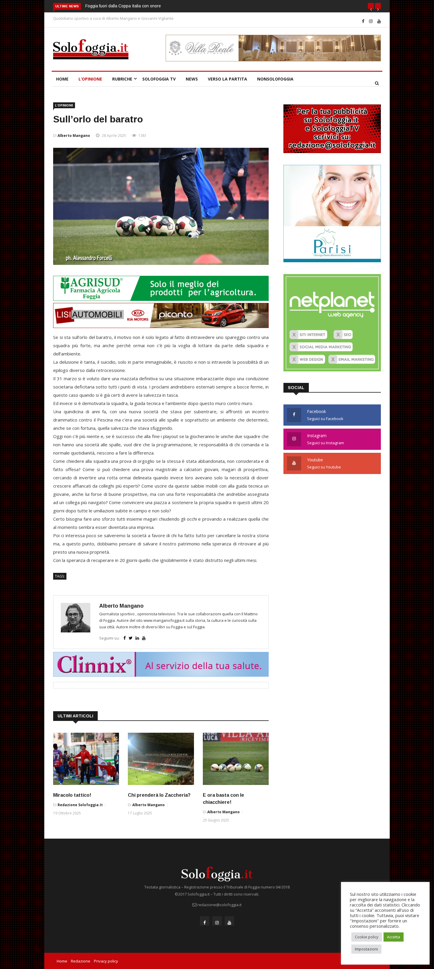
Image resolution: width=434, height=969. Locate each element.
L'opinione (64, 105)
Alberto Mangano (74, 135)
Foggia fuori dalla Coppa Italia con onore (123, 6)
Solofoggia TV (159, 79)
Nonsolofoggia (275, 79)
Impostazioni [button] (366, 949)
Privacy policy (106, 961)
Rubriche (122, 79)
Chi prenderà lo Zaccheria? (159, 795)
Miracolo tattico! (72, 795)
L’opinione (90, 79)
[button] (371, 6)
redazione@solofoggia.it (220, 904)
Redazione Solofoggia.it (80, 804)
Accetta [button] (393, 937)
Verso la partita (227, 79)
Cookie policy (366, 937)
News (192, 79)
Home (62, 79)
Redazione (80, 961)
